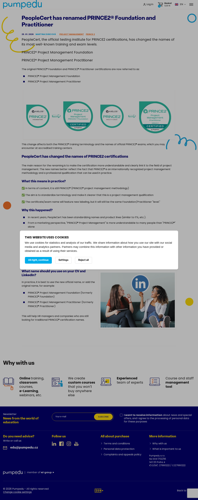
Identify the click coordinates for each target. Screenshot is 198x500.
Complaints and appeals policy (122, 454)
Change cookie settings (17, 492)
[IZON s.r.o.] (99, 490)
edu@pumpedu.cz (24, 447)
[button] (179, 4)
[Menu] (191, 4)
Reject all (83, 260)
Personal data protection (119, 449)
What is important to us (166, 449)
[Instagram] (69, 444)
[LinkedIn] (54, 444)
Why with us (159, 443)
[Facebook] (61, 444)
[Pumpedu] (22, 4)
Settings (63, 260)
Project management (71, 34)
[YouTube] (76, 444)
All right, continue (38, 260)
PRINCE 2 (90, 34)
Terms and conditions (117, 443)
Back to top (184, 490)
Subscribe (103, 416)
